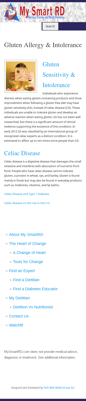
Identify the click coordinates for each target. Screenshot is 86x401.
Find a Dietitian (26, 280)
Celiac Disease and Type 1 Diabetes (26, 194)
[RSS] (80, 9)
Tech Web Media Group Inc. (59, 387)
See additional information (56, 357)
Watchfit (16, 325)
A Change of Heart (29, 252)
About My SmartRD (26, 234)
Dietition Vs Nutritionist (33, 307)
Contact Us (19, 316)
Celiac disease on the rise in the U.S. (27, 203)
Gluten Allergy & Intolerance (43, 44)
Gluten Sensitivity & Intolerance (59, 74)
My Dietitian (19, 298)
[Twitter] (74, 9)
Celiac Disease (22, 153)
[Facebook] (68, 9)
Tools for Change (28, 262)
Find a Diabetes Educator (35, 289)
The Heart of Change (27, 243)
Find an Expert (22, 271)
